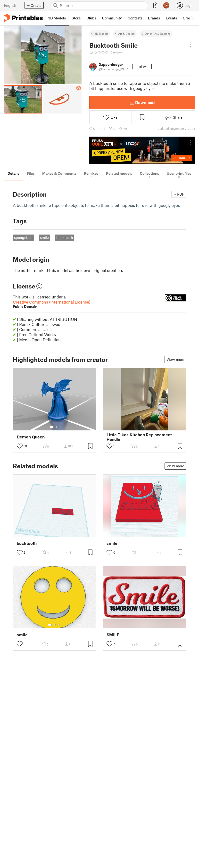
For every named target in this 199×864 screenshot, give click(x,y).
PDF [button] (180, 194)
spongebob (23, 237)
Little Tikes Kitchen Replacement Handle (139, 437)
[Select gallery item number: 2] (57, 427)
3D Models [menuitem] (57, 18)
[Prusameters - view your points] (166, 5)
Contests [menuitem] (135, 18)
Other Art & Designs (158, 33)
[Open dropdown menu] (190, 45)
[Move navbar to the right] (192, 18)
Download (145, 102)
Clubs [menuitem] (91, 18)
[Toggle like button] (20, 446)
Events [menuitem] (171, 18)
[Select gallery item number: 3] (58, 625)
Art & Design (126, 33)
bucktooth (64, 237)
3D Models (101, 33)
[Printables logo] (23, 18)
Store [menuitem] (76, 18)
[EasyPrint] (154, 5)
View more (175, 359)
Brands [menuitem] (154, 18)
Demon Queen (31, 437)
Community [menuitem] (112, 18)
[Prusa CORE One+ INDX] (142, 150)
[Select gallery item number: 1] (52, 427)
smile (44, 237)
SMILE (113, 634)
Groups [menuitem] (189, 18)
